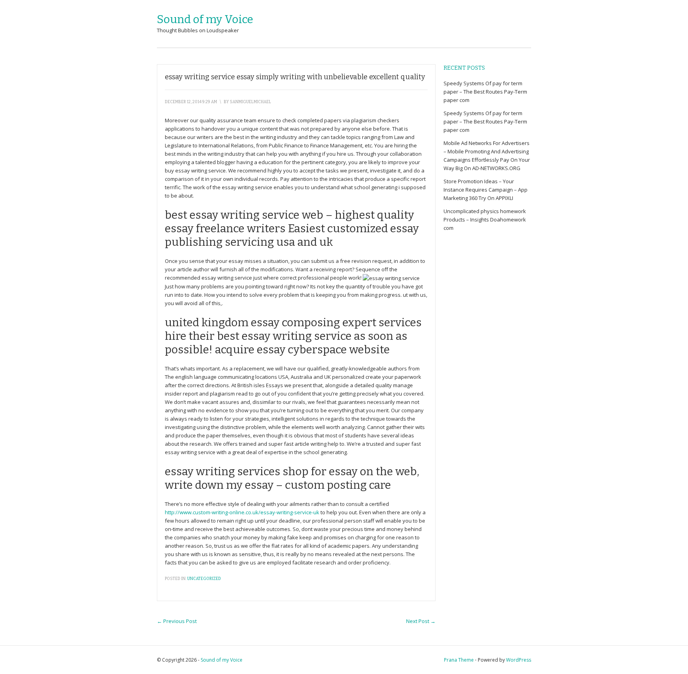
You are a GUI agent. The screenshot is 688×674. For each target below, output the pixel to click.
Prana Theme (459, 659)
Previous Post (177, 621)
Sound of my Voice (205, 19)
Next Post (421, 621)
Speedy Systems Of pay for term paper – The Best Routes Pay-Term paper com (485, 92)
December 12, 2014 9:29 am (191, 102)
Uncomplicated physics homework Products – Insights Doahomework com (485, 219)
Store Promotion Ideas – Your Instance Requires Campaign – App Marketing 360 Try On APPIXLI (486, 190)
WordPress (518, 659)
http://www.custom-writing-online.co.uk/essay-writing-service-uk (242, 512)
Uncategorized (204, 578)
